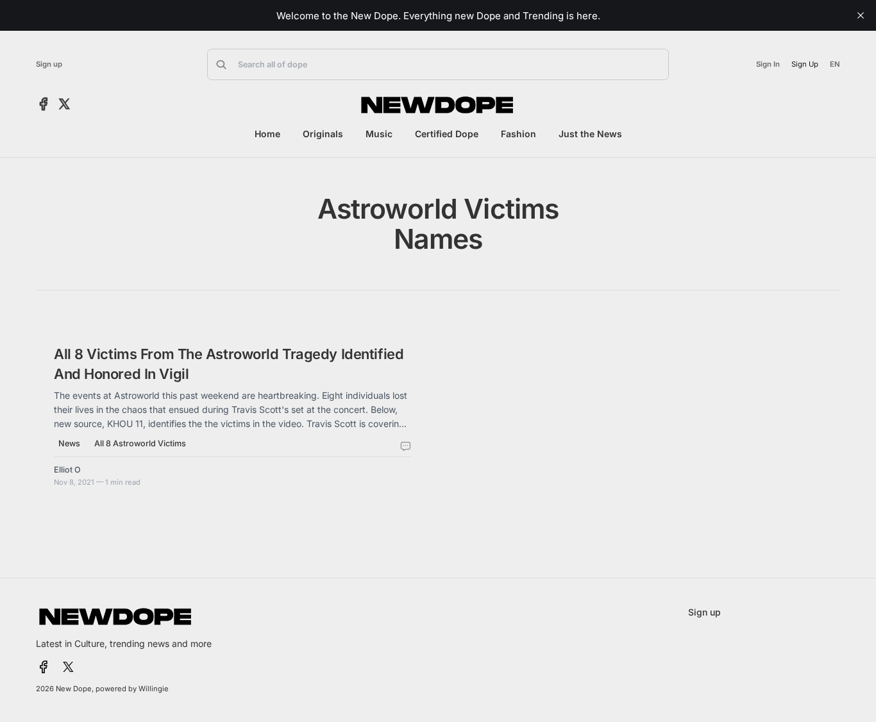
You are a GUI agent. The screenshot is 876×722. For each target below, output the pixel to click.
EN (835, 64)
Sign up (49, 64)
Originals (323, 133)
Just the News (590, 133)
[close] (860, 15)
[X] (64, 104)
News (69, 443)
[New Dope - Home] (438, 105)
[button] (438, 64)
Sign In (768, 64)
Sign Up (805, 64)
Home (267, 133)
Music (379, 133)
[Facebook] (43, 104)
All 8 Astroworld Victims (140, 443)
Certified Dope (446, 133)
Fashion (518, 133)
